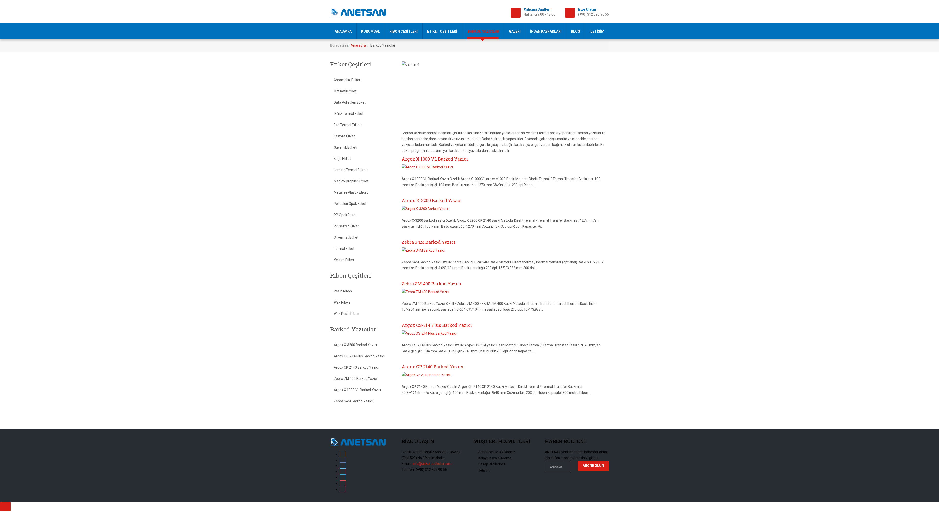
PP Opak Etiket (345, 215)
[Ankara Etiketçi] (362, 12)
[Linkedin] (343, 477)
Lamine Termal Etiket (350, 170)
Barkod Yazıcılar (483, 31)
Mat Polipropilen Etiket (351, 181)
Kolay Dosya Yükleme (494, 458)
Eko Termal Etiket (347, 125)
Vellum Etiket (344, 260)
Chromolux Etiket (347, 80)
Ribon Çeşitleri (404, 31)
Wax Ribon (342, 302)
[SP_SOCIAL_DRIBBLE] (343, 489)
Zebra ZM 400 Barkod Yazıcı (431, 283)
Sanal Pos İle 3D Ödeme (496, 452)
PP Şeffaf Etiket (346, 226)
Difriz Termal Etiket (348, 114)
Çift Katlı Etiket (345, 91)
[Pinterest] (343, 483)
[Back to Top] (5, 506)
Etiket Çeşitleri (442, 31)
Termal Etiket (344, 249)
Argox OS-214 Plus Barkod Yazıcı (437, 325)
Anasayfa (343, 31)
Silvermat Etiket (346, 237)
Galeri (515, 31)
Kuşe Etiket (342, 159)
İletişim (597, 31)
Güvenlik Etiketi (345, 147)
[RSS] (343, 454)
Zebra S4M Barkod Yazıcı (429, 242)
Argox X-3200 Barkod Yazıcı (432, 200)
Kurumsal (370, 31)
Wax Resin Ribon (346, 314)
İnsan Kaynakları (545, 31)
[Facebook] (343, 460)
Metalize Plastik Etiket (351, 192)
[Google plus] (343, 471)
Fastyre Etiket (344, 136)
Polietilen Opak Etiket (350, 204)
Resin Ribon (343, 291)
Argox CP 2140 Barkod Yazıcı (433, 367)
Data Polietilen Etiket (350, 102)
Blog (575, 31)
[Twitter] (343, 466)
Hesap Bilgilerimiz (492, 464)
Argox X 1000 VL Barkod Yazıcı (435, 159)
